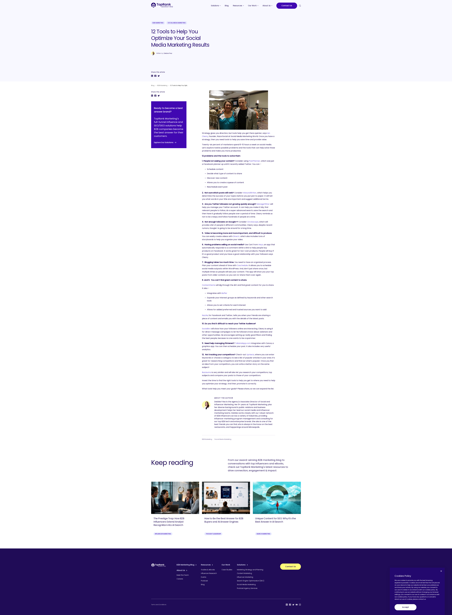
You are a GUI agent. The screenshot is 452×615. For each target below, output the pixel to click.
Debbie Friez (168, 53)
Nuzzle (205, 315)
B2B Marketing (158, 23)
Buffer (224, 293)
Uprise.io (250, 354)
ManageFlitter (263, 204)
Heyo (260, 244)
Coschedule (242, 265)
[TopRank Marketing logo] (158, 565)
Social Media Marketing (177, 23)
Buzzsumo (206, 372)
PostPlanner (254, 161)
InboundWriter (249, 192)
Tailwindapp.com (243, 343)
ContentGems (208, 285)
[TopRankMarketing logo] (162, 5)
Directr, (236, 236)
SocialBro (206, 328)
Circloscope (252, 221)
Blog (152, 85)
